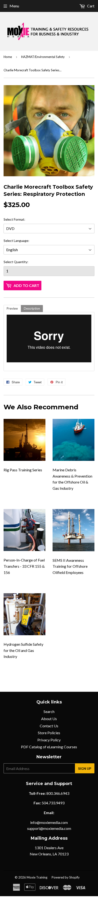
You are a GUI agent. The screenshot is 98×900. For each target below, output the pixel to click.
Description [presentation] (32, 308)
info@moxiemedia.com (49, 822)
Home (8, 57)
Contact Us (49, 725)
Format (19, 219)
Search (49, 711)
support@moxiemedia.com (49, 828)
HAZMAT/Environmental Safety (43, 57)
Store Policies (49, 732)
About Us (49, 718)
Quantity (20, 262)
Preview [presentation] (12, 308)
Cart (90, 6)
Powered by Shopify (66, 877)
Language (21, 241)
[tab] (12, 308)
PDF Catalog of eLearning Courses (49, 746)
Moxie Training (37, 877)
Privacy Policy (49, 740)
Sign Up (84, 768)
